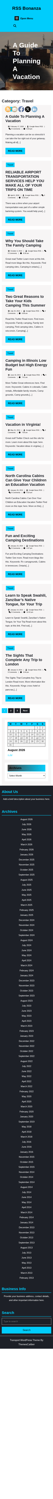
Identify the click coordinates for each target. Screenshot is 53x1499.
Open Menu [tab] (26, 18)
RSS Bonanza (26, 8)
